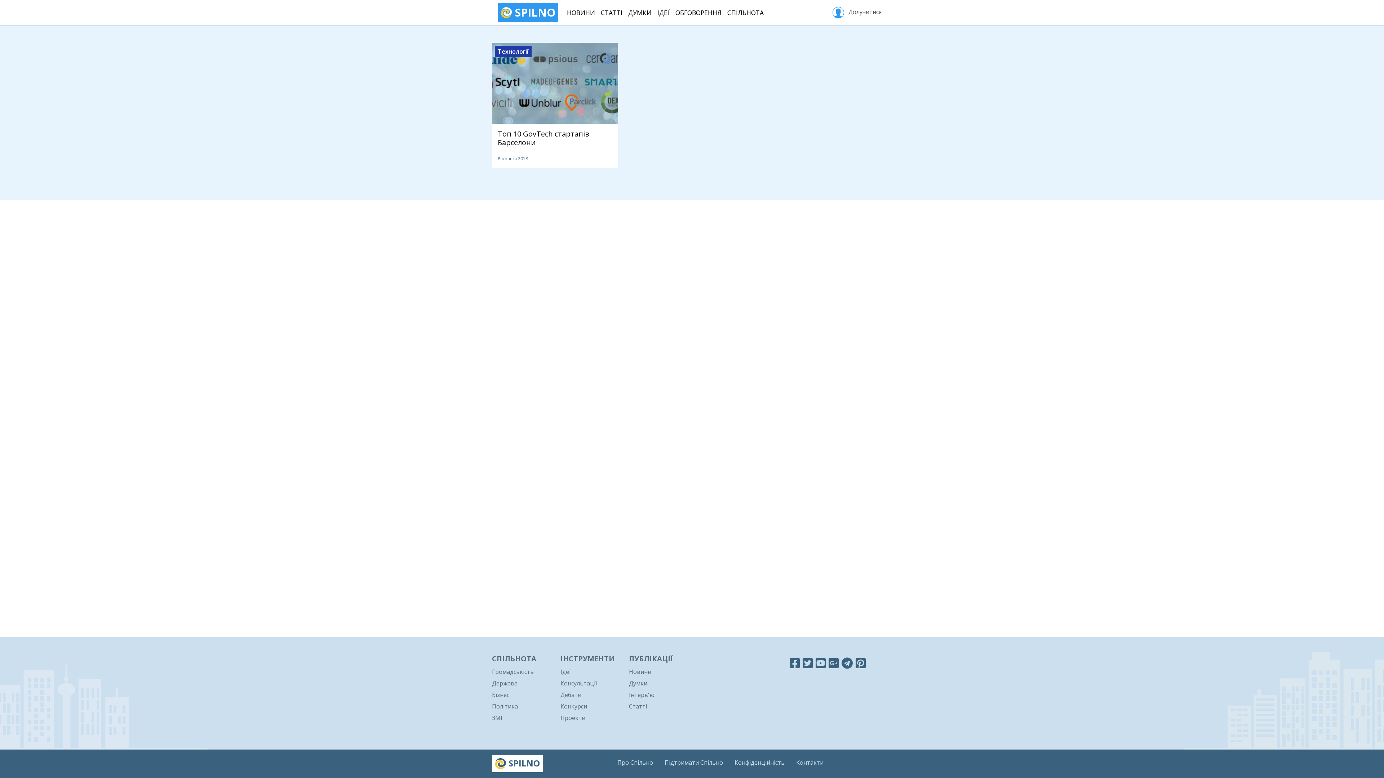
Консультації (578, 683)
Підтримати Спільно (694, 762)
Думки (640, 12)
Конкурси (573, 706)
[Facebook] (795, 663)
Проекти (572, 718)
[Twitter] (808, 663)
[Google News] (834, 663)
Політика (505, 706)
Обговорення (698, 12)
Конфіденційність (760, 762)
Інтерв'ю (642, 695)
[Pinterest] (861, 663)
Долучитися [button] (864, 12)
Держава (505, 683)
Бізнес (500, 695)
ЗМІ (497, 718)
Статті (611, 12)
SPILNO (533, 12)
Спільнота (745, 12)
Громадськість (513, 672)
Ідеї (663, 12)
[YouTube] (821, 663)
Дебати (570, 695)
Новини (581, 12)
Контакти (810, 762)
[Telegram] (847, 663)
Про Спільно (635, 762)
